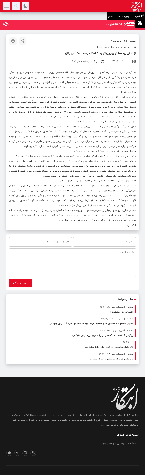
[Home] (140, 24)
